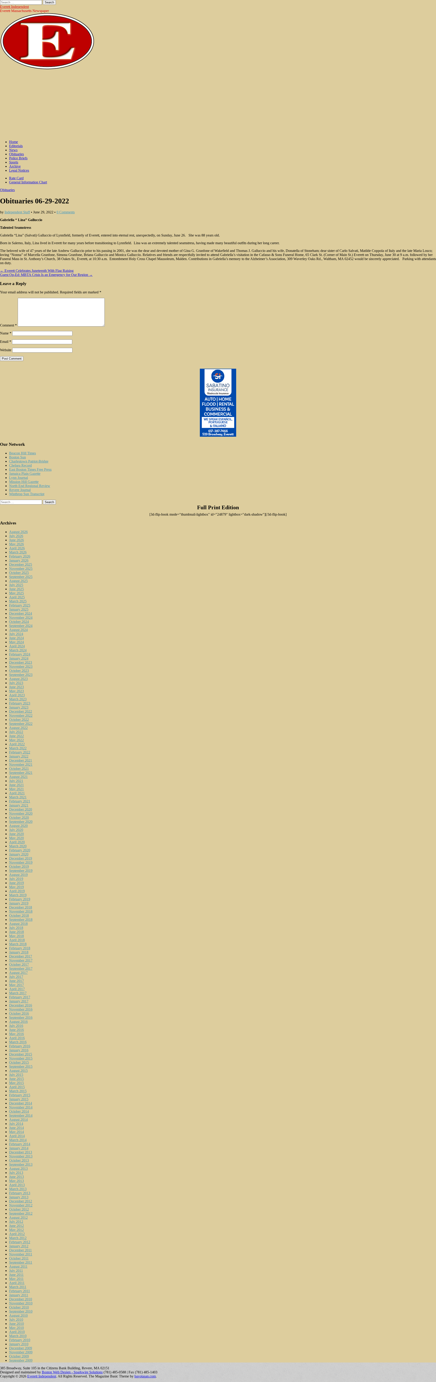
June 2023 (16, 687)
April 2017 (17, 989)
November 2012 (20, 1205)
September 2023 (20, 675)
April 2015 (17, 1087)
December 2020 (20, 809)
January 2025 (18, 609)
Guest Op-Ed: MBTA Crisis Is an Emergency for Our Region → (46, 275)
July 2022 (16, 732)
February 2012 (19, 1242)
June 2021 (16, 785)
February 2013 (19, 1193)
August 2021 (18, 777)
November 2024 (20, 617)
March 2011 (17, 1287)
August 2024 (18, 630)
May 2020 (16, 838)
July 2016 (16, 1026)
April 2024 (17, 646)
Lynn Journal (18, 478)
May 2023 (16, 691)
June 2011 (16, 1275)
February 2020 (19, 850)
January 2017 (18, 1001)
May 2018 (16, 936)
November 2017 (20, 960)
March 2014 (18, 1140)
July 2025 (16, 585)
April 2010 (17, 1332)
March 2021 (18, 797)
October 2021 (19, 768)
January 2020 (18, 854)
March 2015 (18, 1091)
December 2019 (20, 858)
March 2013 (18, 1189)
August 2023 (18, 679)
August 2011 (18, 1266)
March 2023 (18, 699)
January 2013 (18, 1197)
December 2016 (20, 1005)
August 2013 (18, 1168)
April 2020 (17, 842)
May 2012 (16, 1230)
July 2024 (16, 634)
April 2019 (17, 891)
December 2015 (20, 1054)
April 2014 (17, 1136)
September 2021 (20, 773)
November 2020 (20, 813)
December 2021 (20, 760)
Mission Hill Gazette (24, 482)
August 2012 (18, 1217)
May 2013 (16, 1181)
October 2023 (19, 671)
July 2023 (16, 683)
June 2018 (16, 932)
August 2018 (18, 924)
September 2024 (20, 626)
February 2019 (19, 899)
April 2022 (17, 744)
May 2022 (16, 740)
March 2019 (18, 895)
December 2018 (20, 907)
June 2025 (16, 589)
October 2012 (19, 1209)
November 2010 (20, 1303)
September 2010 (20, 1311)
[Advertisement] (218, 104)
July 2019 (16, 879)
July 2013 (16, 1173)
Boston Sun (17, 457)
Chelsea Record (20, 465)
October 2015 (19, 1062)
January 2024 (18, 658)
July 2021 (16, 781)
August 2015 (18, 1070)
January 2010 (18, 1344)
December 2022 (20, 711)
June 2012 (16, 1226)
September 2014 (20, 1115)
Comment (8, 325)
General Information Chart (28, 182)
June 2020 (16, 834)
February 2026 (19, 556)
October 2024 (19, 622)
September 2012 (20, 1213)
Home (13, 142)
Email (5, 342)
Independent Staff (17, 212)
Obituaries (16, 154)
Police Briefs (18, 158)
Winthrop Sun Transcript (26, 494)
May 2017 (16, 985)
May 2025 (16, 593)
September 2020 (20, 822)
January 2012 (18, 1246)
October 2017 (19, 964)
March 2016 (18, 1042)
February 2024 (19, 654)
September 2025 (20, 577)
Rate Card (16, 178)
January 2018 (18, 952)
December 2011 (20, 1250)
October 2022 (19, 719)
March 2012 (18, 1238)
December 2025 (20, 564)
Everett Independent (14, 7)
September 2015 (20, 1066)
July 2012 (16, 1222)
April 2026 (17, 548)
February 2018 (19, 948)
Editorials (16, 146)
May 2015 (16, 1083)
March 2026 (18, 552)
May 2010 (16, 1328)
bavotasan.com (145, 1376)
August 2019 (18, 875)
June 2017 (16, 981)
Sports (13, 162)
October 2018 (19, 915)
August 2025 (18, 581)
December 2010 (20, 1299)
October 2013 (19, 1160)
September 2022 (20, 724)
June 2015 (16, 1079)
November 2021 (20, 764)
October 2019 (19, 866)
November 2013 (20, 1156)
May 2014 (16, 1132)
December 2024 (20, 613)
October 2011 (19, 1258)
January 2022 (18, 756)
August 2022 (18, 728)
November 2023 (20, 666)
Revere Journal (20, 490)
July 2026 (16, 536)
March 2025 (18, 601)
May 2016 (16, 1034)
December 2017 (20, 956)
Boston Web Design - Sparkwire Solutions (72, 1372)
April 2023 (17, 695)
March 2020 (18, 846)
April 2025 (17, 597)
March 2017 (18, 993)
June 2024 (16, 638)
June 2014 (16, 1128)
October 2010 (19, 1307)
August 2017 (18, 973)
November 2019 (20, 862)
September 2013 (20, 1164)
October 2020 (19, 817)
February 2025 (19, 605)
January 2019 (18, 903)
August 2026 (18, 532)
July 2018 (16, 928)
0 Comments (66, 212)
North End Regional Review (29, 486)
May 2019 (16, 887)
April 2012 (17, 1234)
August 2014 (18, 1119)
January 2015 (18, 1099)
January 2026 (18, 560)
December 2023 (20, 662)
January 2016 (18, 1050)
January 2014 (18, 1148)
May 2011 (16, 1279)
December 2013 (20, 1152)
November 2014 (20, 1107)
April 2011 (17, 1283)
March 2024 (18, 650)
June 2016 (16, 1030)
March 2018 (18, 944)
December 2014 (20, 1103)
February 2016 (19, 1046)
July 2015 (16, 1075)
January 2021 (18, 805)
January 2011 (18, 1295)
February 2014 (19, 1144)
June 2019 (16, 883)
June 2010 (16, 1324)
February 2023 (19, 703)
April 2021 (17, 793)
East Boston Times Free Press (30, 469)
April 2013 (17, 1185)
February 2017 (19, 997)
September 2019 (20, 871)
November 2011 (20, 1254)
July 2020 (16, 830)
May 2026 (16, 544)
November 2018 (20, 911)
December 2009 (20, 1348)
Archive (15, 166)
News (13, 150)
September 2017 (20, 968)
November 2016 (20, 1009)
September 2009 (20, 1360)
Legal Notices (19, 170)
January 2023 (18, 707)
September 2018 (20, 919)
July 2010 (16, 1319)
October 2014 (19, 1111)
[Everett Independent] (47, 68)
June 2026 (16, 540)
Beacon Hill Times (22, 453)
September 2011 (20, 1262)
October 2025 (19, 573)
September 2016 (20, 1017)
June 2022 (16, 736)
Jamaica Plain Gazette (24, 473)
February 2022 (19, 752)
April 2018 (17, 940)
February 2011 (19, 1291)
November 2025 (20, 568)
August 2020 (18, 826)
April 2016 (17, 1038)
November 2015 (20, 1058)
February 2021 (19, 801)
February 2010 (19, 1340)
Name (5, 333)
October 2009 (19, 1356)
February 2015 (19, 1095)
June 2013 (16, 1177)
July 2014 (16, 1124)
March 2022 (18, 748)
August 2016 (18, 1022)
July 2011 (16, 1270)
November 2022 (20, 715)
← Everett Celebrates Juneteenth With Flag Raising (37, 271)
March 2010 (18, 1336)
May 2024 (16, 642)
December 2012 (20, 1201)
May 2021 (16, 789)
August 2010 (18, 1315)
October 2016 (19, 1013)
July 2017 (16, 977)
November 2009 (20, 1352)
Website (5, 350)
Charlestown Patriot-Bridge (28, 461)
